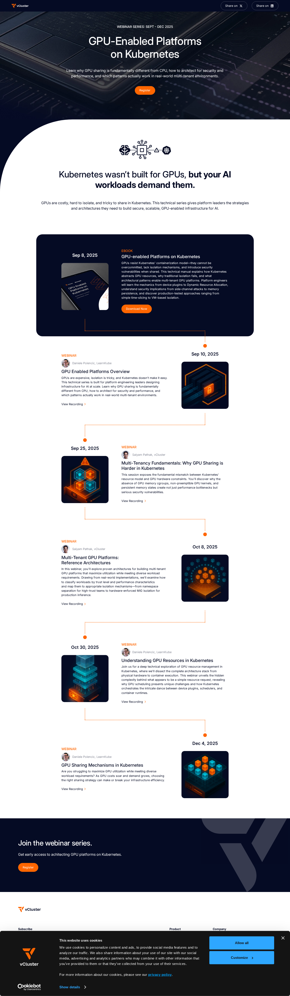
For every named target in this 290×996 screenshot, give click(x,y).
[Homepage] (29, 909)
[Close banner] (283, 938)
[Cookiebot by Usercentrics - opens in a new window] (29, 987)
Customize (239, 958)
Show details (69, 987)
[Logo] (20, 6)
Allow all (242, 943)
